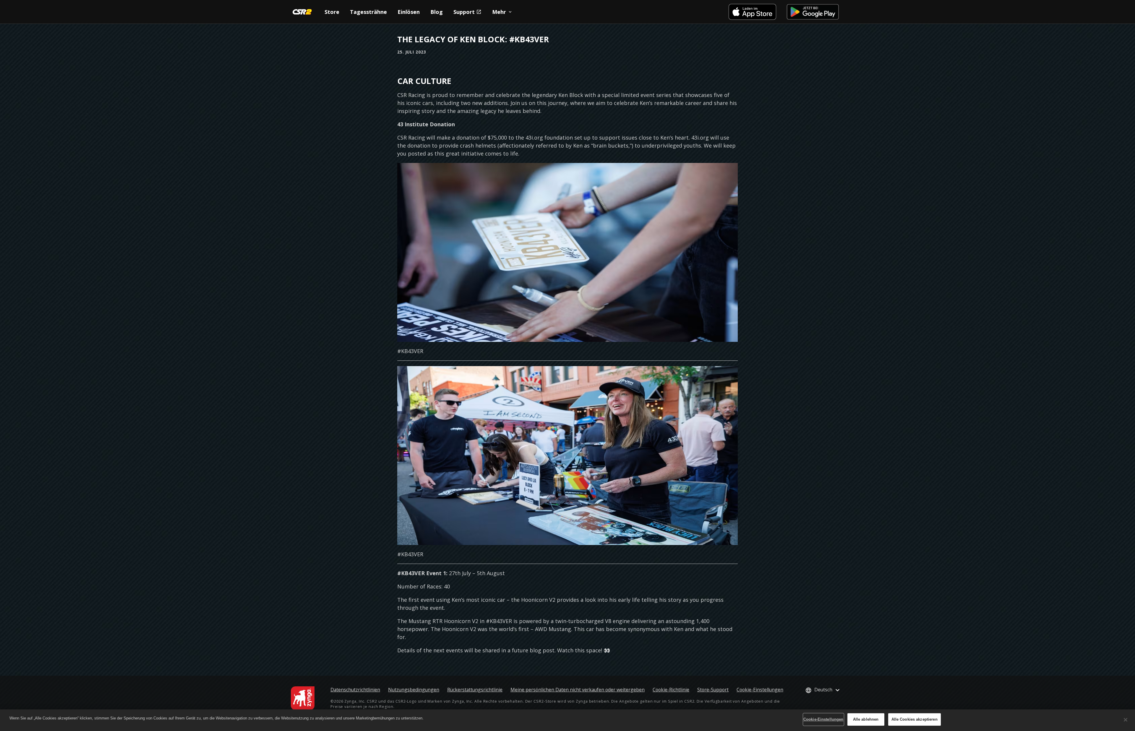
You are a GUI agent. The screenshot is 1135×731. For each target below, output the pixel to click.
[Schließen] (1125, 719)
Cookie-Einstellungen (760, 689)
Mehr (499, 11)
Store (332, 11)
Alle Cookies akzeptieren (914, 719)
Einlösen (409, 11)
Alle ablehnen (866, 719)
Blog (436, 11)
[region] (567, 720)
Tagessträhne (368, 11)
